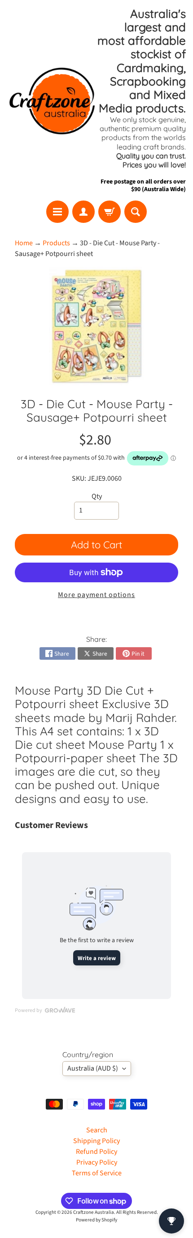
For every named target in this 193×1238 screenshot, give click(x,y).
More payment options (96, 595)
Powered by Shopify (96, 1220)
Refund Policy (96, 1152)
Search (96, 1130)
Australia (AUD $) (92, 1068)
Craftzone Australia (93, 1212)
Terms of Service (97, 1173)
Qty (97, 496)
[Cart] (109, 212)
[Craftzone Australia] (51, 100)
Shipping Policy (96, 1141)
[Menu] (57, 212)
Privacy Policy (96, 1162)
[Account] (83, 212)
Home (24, 243)
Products (56, 243)
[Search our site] (135, 212)
